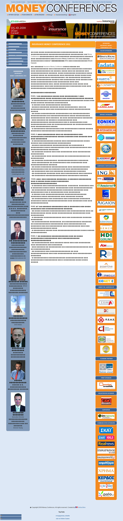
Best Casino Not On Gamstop (102, 2)
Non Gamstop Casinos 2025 (37, 2)
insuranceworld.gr (61, 15)
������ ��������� (18, 55)
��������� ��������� (14, 47)
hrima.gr (49, 15)
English (73, 15)
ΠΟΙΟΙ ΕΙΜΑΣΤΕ (27, 15)
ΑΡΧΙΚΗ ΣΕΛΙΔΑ (14, 15)
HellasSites (82, 507)
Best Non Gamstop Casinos (81, 2)
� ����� (12, 49)
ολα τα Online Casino (63, 518)
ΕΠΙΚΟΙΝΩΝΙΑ (39, 15)
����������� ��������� (15, 53)
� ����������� (16, 61)
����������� (15, 43)
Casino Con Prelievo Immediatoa (59, 2)
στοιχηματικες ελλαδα (63, 515)
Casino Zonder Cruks (18, 2)
